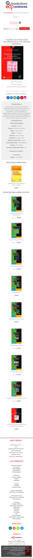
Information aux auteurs (16, 452)
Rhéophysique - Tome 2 (16, 345)
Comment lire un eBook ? (16, 151)
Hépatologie (16, 507)
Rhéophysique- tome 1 (16, 372)
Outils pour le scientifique (16, 492)
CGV (16, 447)
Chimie (16, 478)
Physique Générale (16, 465)
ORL (16, 514)
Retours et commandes (15, 456)
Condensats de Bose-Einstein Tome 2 (16, 398)
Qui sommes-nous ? (15, 445)
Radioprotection (16, 487)
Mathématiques (16, 472)
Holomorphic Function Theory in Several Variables (16, 184)
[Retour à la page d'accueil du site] (16, 5)
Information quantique (16, 266)
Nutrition (16, 510)
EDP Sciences (19, 130)
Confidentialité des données (16, 449)
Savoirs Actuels (16, 91)
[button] (25, 97)
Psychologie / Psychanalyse (16, 517)
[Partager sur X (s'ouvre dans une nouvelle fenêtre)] (11, 97)
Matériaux (16, 475)
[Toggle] (20, 22)
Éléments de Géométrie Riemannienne (16, 214)
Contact (15, 17)
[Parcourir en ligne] (16, 81)
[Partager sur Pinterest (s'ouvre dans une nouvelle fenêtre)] (22, 97)
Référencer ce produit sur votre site (16, 94)
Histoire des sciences (16, 490)
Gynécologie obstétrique (16, 505)
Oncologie (16, 512)
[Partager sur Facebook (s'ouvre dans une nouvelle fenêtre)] (8, 97)
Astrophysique (16, 468)
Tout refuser (16, 554)
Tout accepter (21, 553)
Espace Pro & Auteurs (21, 13)
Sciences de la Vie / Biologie (16, 497)
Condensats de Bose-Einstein (16, 319)
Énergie (16, 483)
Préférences (11, 553)
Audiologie (16, 502)
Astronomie (16, 467)
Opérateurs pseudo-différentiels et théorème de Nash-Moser (16, 425)
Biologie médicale (16, 504)
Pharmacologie (16, 515)
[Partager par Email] (14, 97)
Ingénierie (16, 480)
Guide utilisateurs (16, 450)
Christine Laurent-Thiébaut (14, 86)
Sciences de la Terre (16, 495)
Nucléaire (16, 485)
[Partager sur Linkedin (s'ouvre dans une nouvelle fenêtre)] (18, 97)
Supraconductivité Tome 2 (17, 240)
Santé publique (16, 518)
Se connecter (24, 28)
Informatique (16, 470)
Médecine (16, 509)
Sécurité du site (16, 454)
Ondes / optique (16, 477)
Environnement (16, 499)
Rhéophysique (16, 292)
